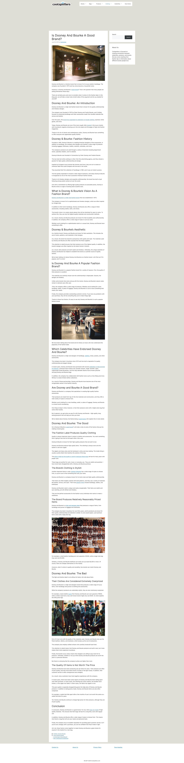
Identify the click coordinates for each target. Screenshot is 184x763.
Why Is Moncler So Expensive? (60, 738)
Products (98, 4)
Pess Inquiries (118, 747)
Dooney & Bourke (76, 471)
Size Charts (128, 4)
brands (89, 125)
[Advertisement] (92, 18)
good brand (75, 89)
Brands (82, 4)
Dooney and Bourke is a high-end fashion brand (65, 197)
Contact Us (55, 747)
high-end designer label (73, 505)
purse (70, 594)
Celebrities (117, 4)
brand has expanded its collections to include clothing (78, 119)
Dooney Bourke (61, 733)
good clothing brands (58, 735)
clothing (87, 356)
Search (114, 34)
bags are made (93, 710)
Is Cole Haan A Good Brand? (60, 737)
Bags (90, 4)
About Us (75, 747)
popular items (80, 482)
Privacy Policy (97, 747)
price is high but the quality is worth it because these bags (71, 456)
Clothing (108, 4)
